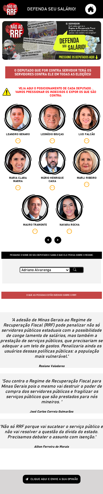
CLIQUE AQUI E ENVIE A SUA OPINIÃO (54, 479)
